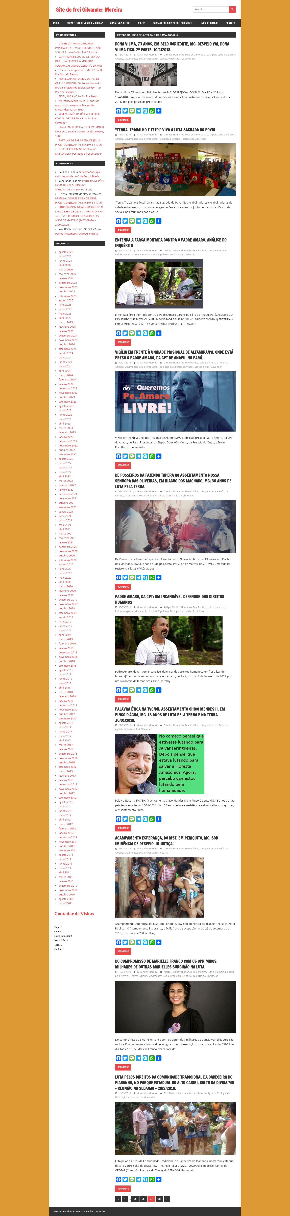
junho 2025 (65, 309)
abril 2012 (65, 819)
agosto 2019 (66, 617)
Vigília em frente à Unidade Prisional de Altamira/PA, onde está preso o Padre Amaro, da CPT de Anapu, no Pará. (174, 355)
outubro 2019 (67, 608)
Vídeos (141, 23)
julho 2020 (65, 568)
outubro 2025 (67, 291)
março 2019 (66, 639)
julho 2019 (65, 621)
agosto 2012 (66, 802)
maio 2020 (65, 577)
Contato (230, 23)
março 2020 (66, 586)
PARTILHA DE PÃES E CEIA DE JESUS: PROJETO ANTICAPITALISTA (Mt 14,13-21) (79, 185)
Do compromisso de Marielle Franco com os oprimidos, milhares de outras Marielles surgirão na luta (166, 964)
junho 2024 (65, 361)
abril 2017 (65, 740)
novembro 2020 (68, 551)
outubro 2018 (67, 661)
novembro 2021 (68, 498)
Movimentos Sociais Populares (142, 58)
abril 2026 (65, 265)
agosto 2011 (66, 854)
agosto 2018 (66, 670)
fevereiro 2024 (67, 379)
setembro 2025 (68, 296)
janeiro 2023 (66, 436)
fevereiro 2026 (67, 273)
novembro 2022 (68, 445)
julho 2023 (65, 410)
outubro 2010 (67, 894)
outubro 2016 (67, 762)
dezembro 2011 (68, 837)
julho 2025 (65, 304)
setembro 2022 (68, 454)
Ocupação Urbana (170, 138)
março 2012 (66, 824)
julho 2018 (65, 674)
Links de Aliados (209, 23)
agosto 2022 (66, 458)
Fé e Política (199, 250)
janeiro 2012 (66, 832)
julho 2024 (65, 357)
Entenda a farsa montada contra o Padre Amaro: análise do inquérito (171, 242)
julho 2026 (65, 256)
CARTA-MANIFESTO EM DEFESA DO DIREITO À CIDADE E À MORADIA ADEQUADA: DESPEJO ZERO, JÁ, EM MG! (78, 61)
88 (159, 1198)
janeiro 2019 (66, 648)
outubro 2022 (67, 449)
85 (135, 1198)
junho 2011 (65, 863)
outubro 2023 (67, 397)
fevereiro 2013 (67, 775)
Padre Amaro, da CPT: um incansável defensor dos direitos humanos (169, 599)
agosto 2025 (66, 300)
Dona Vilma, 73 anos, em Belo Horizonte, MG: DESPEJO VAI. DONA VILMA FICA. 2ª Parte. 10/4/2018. (172, 46)
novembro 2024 (68, 340)
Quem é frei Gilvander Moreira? (85, 23)
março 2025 (66, 322)
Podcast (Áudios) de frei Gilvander (172, 23)
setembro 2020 (68, 560)
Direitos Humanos (174, 54)
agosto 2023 (66, 406)
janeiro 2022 (66, 489)
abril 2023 (65, 423)
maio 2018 (65, 683)
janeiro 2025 (66, 331)
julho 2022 (65, 463)
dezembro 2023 (68, 388)
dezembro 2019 (68, 599)
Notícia (164, 495)
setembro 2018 (68, 665)
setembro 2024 (68, 348)
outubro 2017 (67, 714)
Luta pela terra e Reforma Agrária (197, 1093)
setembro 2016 (68, 766)
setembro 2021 (68, 507)
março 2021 (66, 533)
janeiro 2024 (66, 384)
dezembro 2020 (68, 546)
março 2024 (66, 375)
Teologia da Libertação (194, 138)
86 (143, 1198)
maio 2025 (65, 313)
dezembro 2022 (68, 441)
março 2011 (66, 877)
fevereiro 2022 (67, 485)
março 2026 (66, 269)
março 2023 (66, 428)
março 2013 (66, 771)
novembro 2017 (68, 709)
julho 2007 (65, 903)
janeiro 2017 (66, 749)
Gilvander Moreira (147, 54)
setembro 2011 (68, 850)
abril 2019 (65, 634)
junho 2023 (65, 414)
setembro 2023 (68, 401)
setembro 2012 (68, 797)
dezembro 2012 (68, 784)
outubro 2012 (67, 793)
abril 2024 (65, 370)
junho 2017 (65, 731)
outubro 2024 (67, 344)
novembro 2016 (68, 758)
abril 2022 (65, 476)
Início (56, 23)
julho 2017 (65, 727)
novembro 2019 (68, 604)
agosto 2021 (66, 511)
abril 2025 (65, 318)
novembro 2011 (68, 841)
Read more (123, 120)
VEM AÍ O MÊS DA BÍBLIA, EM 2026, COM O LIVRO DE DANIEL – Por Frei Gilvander (77, 118)
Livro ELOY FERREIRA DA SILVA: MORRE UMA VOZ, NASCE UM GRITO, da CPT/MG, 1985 (79, 131)
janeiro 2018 (66, 700)
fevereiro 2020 (67, 590)
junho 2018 (65, 678)
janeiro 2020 (66, 595)
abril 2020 (65, 582)
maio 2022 (65, 472)
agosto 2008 (66, 898)
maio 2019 (65, 630)
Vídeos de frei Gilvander (181, 58)
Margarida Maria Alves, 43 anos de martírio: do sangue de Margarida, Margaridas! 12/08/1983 (77, 105)
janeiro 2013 (66, 780)
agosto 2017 (66, 722)
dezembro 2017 (68, 705)
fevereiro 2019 (67, 643)
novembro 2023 (68, 392)
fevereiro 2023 (67, 432)
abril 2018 (65, 687)
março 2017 (66, 744)
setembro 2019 (68, 612)
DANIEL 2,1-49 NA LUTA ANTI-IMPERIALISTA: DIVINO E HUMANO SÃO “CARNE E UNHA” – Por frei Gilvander (78, 48)
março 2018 (66, 692)
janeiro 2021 (66, 542)
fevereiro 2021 (67, 538)
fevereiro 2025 (67, 326)
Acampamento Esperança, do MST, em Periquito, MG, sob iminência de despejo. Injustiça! (166, 840)
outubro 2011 (67, 846)
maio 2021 (65, 524)
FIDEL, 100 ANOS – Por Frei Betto (78, 96)
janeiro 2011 (66, 881)
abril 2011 (65, 872)
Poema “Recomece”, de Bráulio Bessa (76, 233)
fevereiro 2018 (67, 696)
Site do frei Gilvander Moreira (89, 9)
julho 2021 (65, 516)
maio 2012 (65, 815)
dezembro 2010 (68, 885)
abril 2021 (65, 529)
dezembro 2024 (68, 335)
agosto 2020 (66, 564)
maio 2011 (65, 868)
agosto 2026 (66, 251)
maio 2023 (65, 419)
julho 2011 (65, 859)
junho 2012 (65, 810)
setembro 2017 (68, 718)
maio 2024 (65, 366)
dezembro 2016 (68, 753)
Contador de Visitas (74, 913)
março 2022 (66, 480)
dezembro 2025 (68, 282)
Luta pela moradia (195, 54)
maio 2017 (65, 736)
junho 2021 (65, 520)
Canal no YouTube (120, 23)
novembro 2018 (68, 656)
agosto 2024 (66, 353)
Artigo (167, 250)
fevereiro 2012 (67, 828)
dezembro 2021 (68, 494)
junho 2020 (65, 573)
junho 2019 (65, 626)
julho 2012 (65, 806)
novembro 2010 (68, 890)
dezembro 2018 (68, 652)
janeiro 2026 (66, 278)
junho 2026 (65, 260)
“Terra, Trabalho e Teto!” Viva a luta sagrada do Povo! (165, 130)
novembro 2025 (68, 287)
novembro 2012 (68, 788)
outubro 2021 (67, 502)
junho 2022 (65, 467)
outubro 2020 (67, 555)
